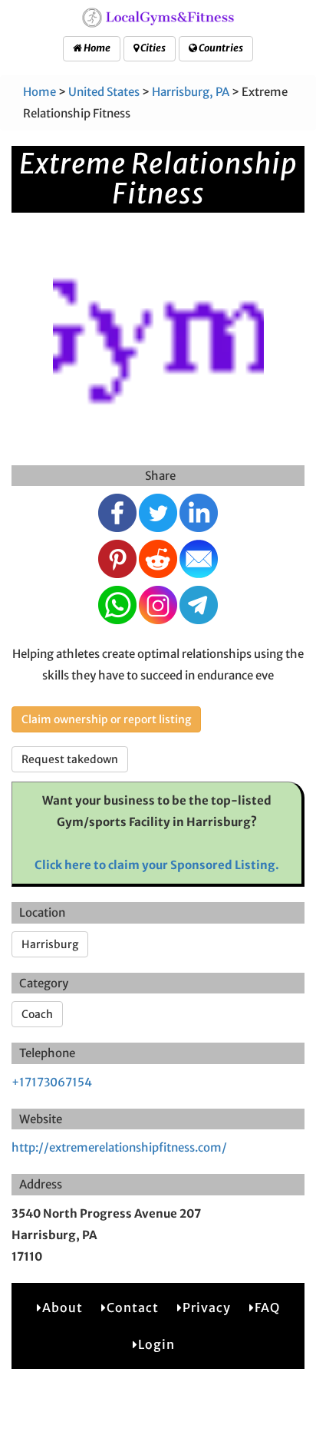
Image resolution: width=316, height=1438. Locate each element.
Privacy (207, 1307)
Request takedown (69, 759)
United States (104, 91)
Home (96, 48)
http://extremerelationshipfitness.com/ (119, 1147)
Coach (37, 1014)
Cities (152, 48)
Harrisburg (49, 944)
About (62, 1307)
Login (156, 1344)
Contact (133, 1307)
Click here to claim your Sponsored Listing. (157, 865)
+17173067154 (52, 1082)
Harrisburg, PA (190, 91)
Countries (220, 48)
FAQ (267, 1307)
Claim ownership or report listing (106, 719)
